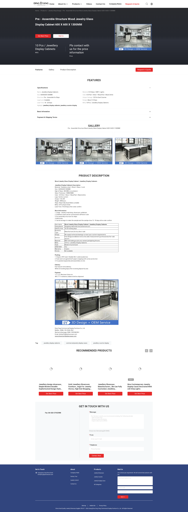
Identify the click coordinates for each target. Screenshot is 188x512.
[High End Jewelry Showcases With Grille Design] (54, 151)
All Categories (97, 484)
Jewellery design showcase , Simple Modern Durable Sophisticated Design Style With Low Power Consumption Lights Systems (49, 388)
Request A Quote (144, 70)
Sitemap (84, 505)
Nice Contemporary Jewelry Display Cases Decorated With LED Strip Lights (138, 386)
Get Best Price (43, 36)
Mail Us (61, 36)
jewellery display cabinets (52, 343)
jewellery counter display (101, 343)
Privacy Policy (102, 505)
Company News (115, 4)
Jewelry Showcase (99, 473)
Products (44, 10)
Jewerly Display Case (99, 480)
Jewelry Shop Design (54, 10)
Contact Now (96, 456)
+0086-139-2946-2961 (67, 330)
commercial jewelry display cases (76, 343)
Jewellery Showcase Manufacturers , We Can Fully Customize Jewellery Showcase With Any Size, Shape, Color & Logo (108, 388)
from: (92, 435)
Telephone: (93, 445)
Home (37, 10)
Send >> (123, 497)
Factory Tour (73, 476)
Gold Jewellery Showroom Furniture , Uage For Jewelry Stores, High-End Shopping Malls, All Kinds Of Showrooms (78, 388)
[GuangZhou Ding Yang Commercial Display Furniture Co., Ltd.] (41, 3)
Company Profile (74, 472)
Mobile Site (92, 505)
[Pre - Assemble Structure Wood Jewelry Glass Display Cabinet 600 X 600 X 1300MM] (133, 37)
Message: (93, 412)
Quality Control (74, 480)
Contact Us (73, 484)
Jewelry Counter (98, 477)
